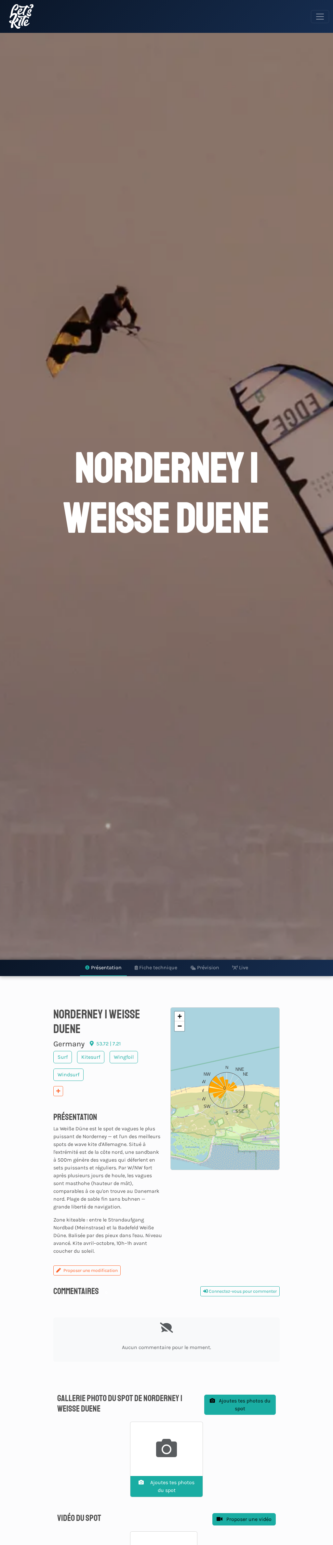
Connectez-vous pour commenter (242, 1291)
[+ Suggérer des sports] (58, 1091)
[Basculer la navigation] (320, 16)
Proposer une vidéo (248, 1519)
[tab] (103, 968)
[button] (225, 1088)
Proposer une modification (90, 1270)
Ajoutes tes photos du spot (244, 1405)
